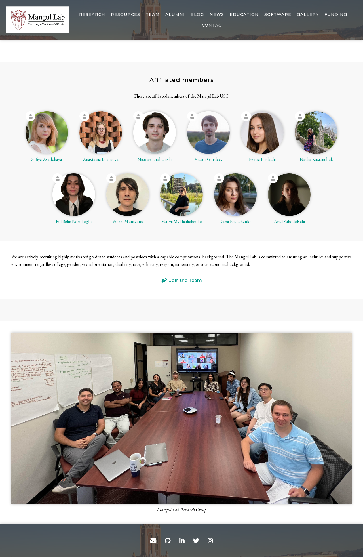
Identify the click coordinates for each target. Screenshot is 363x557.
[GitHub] (168, 540)
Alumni (175, 14)
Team (153, 14)
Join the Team (185, 280)
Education (244, 14)
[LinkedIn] (181, 540)
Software (277, 14)
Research (92, 14)
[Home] (37, 20)
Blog (197, 14)
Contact (213, 25)
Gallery (308, 14)
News (217, 14)
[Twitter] (196, 540)
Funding (335, 14)
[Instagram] (210, 540)
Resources (125, 14)
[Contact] (153, 540)
